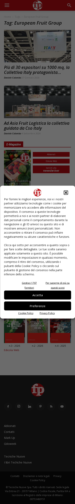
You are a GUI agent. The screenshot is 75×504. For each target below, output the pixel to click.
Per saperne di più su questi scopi (58, 285)
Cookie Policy (25, 313)
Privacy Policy (47, 313)
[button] (66, 192)
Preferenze (37, 306)
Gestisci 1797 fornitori (29, 285)
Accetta (37, 295)
